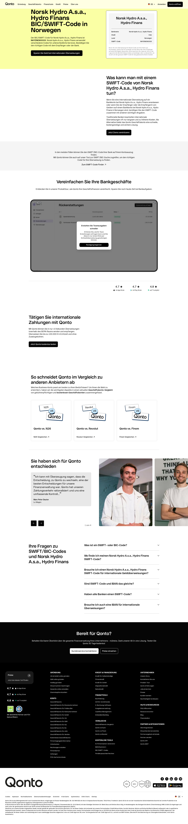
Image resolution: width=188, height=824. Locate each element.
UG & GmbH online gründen (59, 676)
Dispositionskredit (101, 686)
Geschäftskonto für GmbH (59, 715)
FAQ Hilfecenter (146, 708)
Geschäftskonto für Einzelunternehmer (64, 705)
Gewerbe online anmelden (59, 689)
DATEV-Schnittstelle (102, 702)
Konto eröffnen (175, 4)
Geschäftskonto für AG (58, 725)
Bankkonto (111, 102)
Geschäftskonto (138, 122)
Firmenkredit (99, 679)
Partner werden (146, 737)
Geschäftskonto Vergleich (104, 724)
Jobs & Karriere (145, 689)
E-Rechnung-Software (103, 705)
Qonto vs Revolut (101, 734)
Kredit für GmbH (101, 682)
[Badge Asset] (162, 779)
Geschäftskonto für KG (58, 728)
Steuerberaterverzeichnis (149, 731)
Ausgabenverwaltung (102, 708)
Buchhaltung (99, 699)
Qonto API (144, 741)
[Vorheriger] (34, 523)
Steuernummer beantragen (60, 686)
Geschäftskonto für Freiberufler (61, 708)
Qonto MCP (144, 744)
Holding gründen (56, 682)
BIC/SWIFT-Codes (101, 750)
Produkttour (63, 189)
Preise (10, 675)
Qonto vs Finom (100, 731)
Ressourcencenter (146, 712)
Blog (141, 715)
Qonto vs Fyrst (100, 728)
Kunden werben (145, 695)
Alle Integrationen (146, 728)
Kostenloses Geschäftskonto (60, 738)
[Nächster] (41, 523)
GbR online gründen (57, 679)
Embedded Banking (102, 715)
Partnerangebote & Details (149, 734)
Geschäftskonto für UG (58, 718)
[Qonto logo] (9, 3)
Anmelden (162, 4)
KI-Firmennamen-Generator (105, 744)
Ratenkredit (99, 689)
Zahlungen (54, 754)
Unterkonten (54, 744)
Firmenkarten (55, 751)
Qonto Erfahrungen (147, 686)
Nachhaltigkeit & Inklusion (149, 699)
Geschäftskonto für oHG (59, 731)
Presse (142, 692)
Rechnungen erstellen (58, 747)
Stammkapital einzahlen (58, 692)
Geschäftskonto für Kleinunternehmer (63, 712)
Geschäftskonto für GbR (58, 721)
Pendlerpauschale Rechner (104, 753)
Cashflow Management (103, 712)
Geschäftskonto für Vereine (60, 734)
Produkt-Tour (145, 682)
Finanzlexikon (145, 718)
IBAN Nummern (100, 747)
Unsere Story (145, 676)
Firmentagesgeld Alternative (60, 741)
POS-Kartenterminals (57, 757)
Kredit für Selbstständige (104, 676)
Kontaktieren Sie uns (147, 679)
